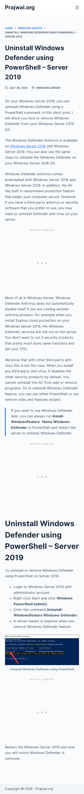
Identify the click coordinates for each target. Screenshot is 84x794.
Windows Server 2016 (28, 146)
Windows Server (48, 87)
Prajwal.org (20, 7)
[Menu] (77, 7)
